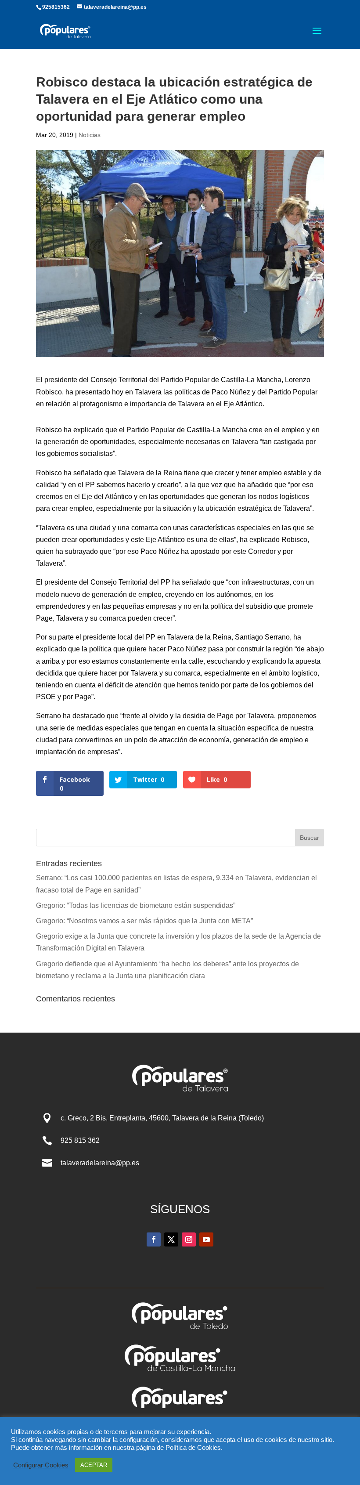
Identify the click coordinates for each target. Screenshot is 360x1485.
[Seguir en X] (171, 1239)
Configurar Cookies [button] (40, 1465)
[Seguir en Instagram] (189, 1239)
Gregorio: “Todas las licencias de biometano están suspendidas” (135, 905)
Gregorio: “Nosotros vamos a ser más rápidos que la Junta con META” (144, 921)
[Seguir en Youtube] (206, 1239)
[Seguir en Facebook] (154, 1239)
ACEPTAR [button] (93, 1465)
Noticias (90, 134)
